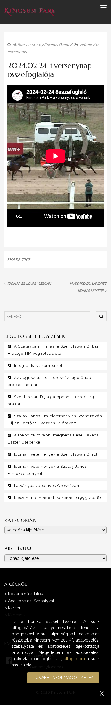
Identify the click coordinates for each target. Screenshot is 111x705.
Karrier (14, 608)
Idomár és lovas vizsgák (29, 284)
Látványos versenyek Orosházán (46, 485)
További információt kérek (63, 677)
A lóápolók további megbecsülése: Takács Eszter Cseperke (53, 438)
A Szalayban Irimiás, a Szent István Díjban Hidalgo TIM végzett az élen (54, 350)
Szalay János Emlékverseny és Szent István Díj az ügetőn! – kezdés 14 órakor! (55, 419)
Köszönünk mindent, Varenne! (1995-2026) (57, 497)
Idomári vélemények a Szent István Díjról (56, 454)
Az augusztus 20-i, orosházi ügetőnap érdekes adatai (49, 381)
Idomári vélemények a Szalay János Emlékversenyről (47, 470)
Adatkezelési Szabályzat (31, 600)
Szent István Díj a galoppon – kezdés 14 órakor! (51, 400)
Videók (85, 44)
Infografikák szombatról (38, 365)
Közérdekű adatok (25, 593)
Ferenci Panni (56, 44)
